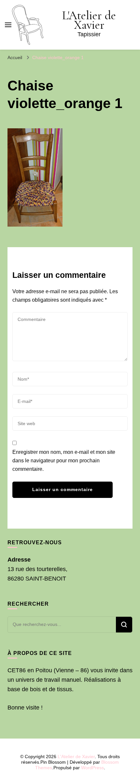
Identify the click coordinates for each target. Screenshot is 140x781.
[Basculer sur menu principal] (8, 25)
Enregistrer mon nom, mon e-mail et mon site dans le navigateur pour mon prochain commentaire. (63, 460)
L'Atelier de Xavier (89, 20)
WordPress (92, 767)
